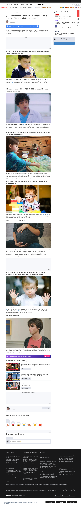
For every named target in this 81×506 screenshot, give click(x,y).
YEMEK (27, 4)
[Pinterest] (74, 490)
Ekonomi (56, 31)
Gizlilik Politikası (19, 490)
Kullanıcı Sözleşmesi (42, 490)
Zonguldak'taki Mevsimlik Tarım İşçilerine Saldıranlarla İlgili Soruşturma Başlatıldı (30, 473)
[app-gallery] (71, 495)
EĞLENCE (22, 4)
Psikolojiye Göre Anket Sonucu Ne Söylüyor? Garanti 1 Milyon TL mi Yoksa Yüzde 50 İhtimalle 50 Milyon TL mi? (13, 476)
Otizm (7, 349)
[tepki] (8, 425)
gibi (6, 309)
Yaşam (56, 20)
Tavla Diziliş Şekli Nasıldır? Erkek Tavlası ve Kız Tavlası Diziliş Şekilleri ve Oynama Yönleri (48, 477)
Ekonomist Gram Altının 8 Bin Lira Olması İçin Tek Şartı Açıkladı (64, 34)
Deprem (12, 484)
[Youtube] (71, 490)
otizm (11, 82)
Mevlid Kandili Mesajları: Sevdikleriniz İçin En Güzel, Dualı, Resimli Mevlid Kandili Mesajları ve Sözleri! (30, 460)
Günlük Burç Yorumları (29, 484)
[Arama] (72, 4)
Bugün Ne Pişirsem (54, 484)
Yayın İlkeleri (49, 490)
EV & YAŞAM (10, 4)
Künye (53, 490)
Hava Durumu (43, 455)
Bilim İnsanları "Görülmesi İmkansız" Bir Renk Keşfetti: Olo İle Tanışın (65, 23)
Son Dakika (46, 484)
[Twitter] (69, 490)
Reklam (30, 490)
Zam (17, 484)
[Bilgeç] (66, 7)
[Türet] (63, 7)
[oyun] (73, 7)
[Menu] (1, 4)
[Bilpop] (68, 7)
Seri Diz (49, 7)
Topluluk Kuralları (25, 490)
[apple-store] (57, 495)
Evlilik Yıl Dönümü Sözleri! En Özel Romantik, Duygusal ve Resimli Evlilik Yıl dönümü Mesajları (48, 461)
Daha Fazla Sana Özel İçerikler (63, 43)
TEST (4, 4)
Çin (43, 214)
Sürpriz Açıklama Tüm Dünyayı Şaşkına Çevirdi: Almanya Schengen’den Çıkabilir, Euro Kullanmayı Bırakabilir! (30, 469)
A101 (37, 484)
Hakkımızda (8, 490)
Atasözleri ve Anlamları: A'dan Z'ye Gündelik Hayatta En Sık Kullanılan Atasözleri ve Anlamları (47, 474)
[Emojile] (71, 7)
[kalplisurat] (78, 7)
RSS (55, 490)
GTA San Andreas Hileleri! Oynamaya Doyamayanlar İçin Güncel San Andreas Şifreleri (66, 475)
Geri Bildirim (13, 490)
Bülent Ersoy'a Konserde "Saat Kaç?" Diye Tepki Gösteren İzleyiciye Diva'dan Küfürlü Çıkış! (30, 456)
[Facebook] (66, 490)
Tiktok (41, 484)
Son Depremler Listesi (44, 457)
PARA (31, 4)
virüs (18, 310)
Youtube (21, 484)
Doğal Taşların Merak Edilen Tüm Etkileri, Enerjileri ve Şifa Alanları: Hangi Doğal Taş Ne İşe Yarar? (48, 467)
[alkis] (76, 7)
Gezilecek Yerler (63, 484)
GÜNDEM (16, 4)
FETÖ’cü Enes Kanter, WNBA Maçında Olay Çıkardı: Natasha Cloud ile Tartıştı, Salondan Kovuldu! (30, 465)
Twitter (7, 484)
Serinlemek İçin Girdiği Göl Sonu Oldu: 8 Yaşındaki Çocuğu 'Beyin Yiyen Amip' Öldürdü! (65, 17)
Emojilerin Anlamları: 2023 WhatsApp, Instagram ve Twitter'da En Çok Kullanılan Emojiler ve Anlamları (48, 471)
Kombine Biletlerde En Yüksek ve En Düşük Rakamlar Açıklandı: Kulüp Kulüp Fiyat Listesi (13, 471)
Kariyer (36, 490)
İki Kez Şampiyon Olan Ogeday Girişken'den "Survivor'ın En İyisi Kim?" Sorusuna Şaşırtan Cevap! (65, 28)
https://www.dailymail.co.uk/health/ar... (15, 34)
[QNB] (60, 7)
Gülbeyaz (14, 21)
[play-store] (64, 495)
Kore (47, 214)
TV (55, 25)
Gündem (12, 12)
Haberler (7, 12)
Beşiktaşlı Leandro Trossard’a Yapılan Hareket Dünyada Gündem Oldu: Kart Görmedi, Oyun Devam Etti (30, 478)
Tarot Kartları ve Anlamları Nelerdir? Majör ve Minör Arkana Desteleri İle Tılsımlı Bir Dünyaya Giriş (67, 456)
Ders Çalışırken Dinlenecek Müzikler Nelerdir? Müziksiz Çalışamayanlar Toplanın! (66, 466)
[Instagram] (64, 490)
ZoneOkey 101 (43, 7)
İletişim (33, 490)
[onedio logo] (40, 4)
